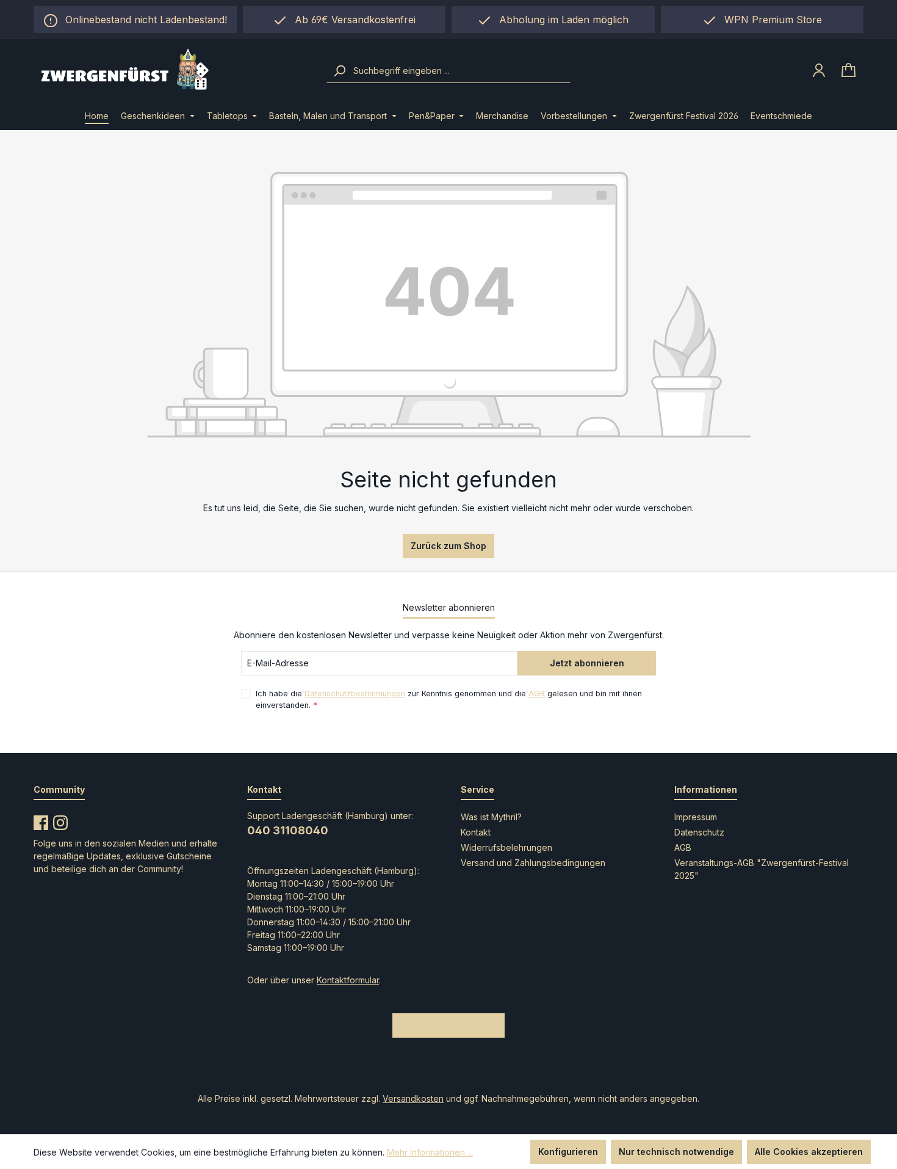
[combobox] (460, 70)
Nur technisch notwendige (676, 1151)
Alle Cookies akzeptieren (809, 1151)
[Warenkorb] (848, 70)
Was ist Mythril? (491, 817)
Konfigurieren (568, 1151)
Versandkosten (413, 1098)
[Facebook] (41, 820)
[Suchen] (339, 70)
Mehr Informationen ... (430, 1152)
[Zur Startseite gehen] (172, 71)
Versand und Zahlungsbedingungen (533, 863)
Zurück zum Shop (448, 546)
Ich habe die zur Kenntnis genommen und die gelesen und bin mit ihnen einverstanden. (449, 699)
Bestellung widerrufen (448, 1025)
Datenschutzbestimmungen (354, 693)
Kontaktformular (348, 980)
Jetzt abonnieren (587, 663)
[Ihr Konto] (819, 70)
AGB (536, 693)
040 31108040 (287, 830)
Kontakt (476, 832)
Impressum (695, 817)
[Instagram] (60, 820)
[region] (553, 19)
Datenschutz (699, 832)
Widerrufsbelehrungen (506, 847)
